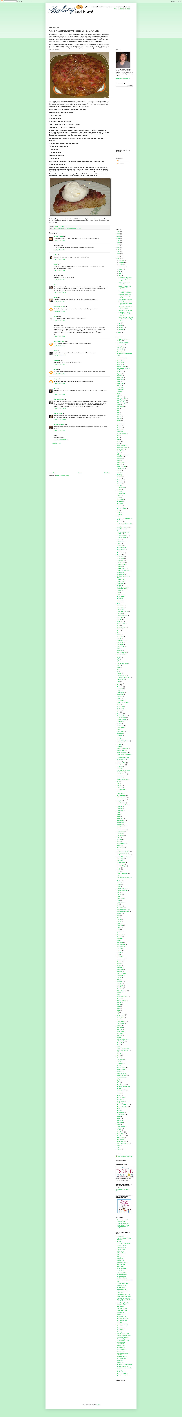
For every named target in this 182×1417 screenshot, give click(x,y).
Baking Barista (121, 1257)
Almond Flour (120, 359)
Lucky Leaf (119, 801)
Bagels (118, 395)
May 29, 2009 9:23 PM (59, 279)
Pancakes (119, 894)
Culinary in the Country (123, 1283)
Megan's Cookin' (121, 1314)
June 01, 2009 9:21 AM (59, 430)
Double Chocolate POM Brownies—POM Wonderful (124, 288)
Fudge (118, 690)
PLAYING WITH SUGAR (123, 1333)
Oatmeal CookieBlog (122, 1324)
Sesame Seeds (120, 1023)
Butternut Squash (121, 466)
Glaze (118, 712)
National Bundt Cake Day (123, 851)
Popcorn (119, 948)
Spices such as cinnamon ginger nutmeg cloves (123, 1049)
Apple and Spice (121, 1249)
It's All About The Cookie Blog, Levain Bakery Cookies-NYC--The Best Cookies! (124, 1299)
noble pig (56, 360)
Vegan (118, 1118)
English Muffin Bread (122, 663)
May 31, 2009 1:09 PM (59, 374)
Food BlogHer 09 (121, 675)
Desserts (119, 629)
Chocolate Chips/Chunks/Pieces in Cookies (123, 532)
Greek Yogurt (120, 731)
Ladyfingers (120, 787)
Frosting (119, 683)
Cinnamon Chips (121, 547)
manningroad (120, 1312)
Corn (118, 592)
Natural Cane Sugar (122, 853)
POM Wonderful (121, 944)
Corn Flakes (120, 594)
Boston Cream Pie (121, 433)
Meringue (119, 824)
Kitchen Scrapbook (122, 1310)
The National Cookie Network (124, 1364)
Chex (118, 510)
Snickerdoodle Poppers (123, 1039)
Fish (118, 671)
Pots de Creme (121, 958)
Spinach (119, 1052)
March (120, 325)
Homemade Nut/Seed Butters (124, 754)
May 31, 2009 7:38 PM (59, 394)
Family (118, 667)
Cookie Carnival (121, 568)
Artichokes (120, 387)
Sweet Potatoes (121, 1077)
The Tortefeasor (121, 1372)
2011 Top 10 (120, 346)
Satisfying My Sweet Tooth (124, 1335)
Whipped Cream (121, 1134)
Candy (118, 478)
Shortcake (119, 1029)
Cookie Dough (121, 574)
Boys (118, 435)
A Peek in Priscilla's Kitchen (124, 1243)
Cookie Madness (121, 1276)
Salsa (118, 1010)
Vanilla (119, 1116)
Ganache (119, 696)
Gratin (118, 729)
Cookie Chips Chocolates (123, 570)
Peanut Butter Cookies (123, 909)
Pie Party (119, 931)
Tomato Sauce (121, 1097)
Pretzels (119, 963)
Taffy (118, 1079)
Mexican (119, 828)
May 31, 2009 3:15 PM (59, 383)
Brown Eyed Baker (121, 1268)
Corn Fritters (120, 596)
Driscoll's (119, 650)
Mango (119, 814)
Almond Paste (120, 362)
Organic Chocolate (122, 890)
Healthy (119, 746)
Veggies (119, 1124)
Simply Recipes (121, 1345)
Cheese (119, 497)
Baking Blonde (120, 1260)
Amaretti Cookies (121, 366)
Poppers (119, 952)
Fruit (61, 228)
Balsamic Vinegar (121, 403)
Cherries (119, 505)
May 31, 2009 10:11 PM (60, 408)
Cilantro (119, 543)
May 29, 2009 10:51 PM (60, 292)
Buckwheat (120, 451)
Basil (118, 408)
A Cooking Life (121, 348)
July (120, 271)
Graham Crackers (121, 719)
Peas (118, 917)
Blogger (98, 1404)
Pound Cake (120, 960)
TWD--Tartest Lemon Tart (125, 310)
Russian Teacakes (121, 1000)
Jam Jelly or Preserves (122, 779)
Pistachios (119, 938)
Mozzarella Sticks (121, 843)
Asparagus (120, 389)
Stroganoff (120, 1063)
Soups (118, 1045)
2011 (118, 254)
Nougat (119, 868)
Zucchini (119, 1149)
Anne (55, 388)
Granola (119, 723)
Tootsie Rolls (120, 1101)
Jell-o (118, 781)
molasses (119, 839)
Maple (118, 816)
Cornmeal (119, 600)
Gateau (119, 698)
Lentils (118, 791)
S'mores (119, 1002)
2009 (118, 258)
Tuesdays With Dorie (122, 1107)
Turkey (119, 1110)
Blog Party (119, 428)
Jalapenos (119, 778)
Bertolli (119, 414)
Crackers (119, 602)
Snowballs (119, 1043)
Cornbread (120, 598)
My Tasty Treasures (122, 1320)
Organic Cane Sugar (122, 888)
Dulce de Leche (121, 654)
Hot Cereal (120, 766)
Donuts (119, 638)
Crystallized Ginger (122, 615)
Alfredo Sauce (120, 351)
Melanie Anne (58, 413)
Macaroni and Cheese (122, 804)
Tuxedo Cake (120, 1112)
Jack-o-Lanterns (121, 776)
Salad (118, 1006)
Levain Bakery (120, 793)
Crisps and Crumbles (122, 611)
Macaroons (120, 808)
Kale (118, 783)
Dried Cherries (120, 646)
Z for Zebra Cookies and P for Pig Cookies (125, 307)
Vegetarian (120, 1122)
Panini (118, 896)
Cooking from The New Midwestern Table (123, 587)
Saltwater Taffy (121, 1014)
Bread (118, 439)
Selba (55, 255)
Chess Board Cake (122, 509)
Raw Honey (120, 985)
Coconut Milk (120, 558)
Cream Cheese (121, 607)
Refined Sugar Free (122, 991)
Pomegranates (121, 946)
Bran (118, 437)
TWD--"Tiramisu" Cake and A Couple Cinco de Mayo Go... (125, 319)
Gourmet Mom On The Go (124, 1296)
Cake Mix (119, 474)
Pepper (119, 923)
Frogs (118, 681)
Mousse (119, 841)
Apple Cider (120, 379)
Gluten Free (120, 714)
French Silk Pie (120, 679)
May (120, 275)
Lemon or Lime (121, 789)
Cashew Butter (121, 487)
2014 (118, 247)
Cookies (119, 585)
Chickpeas (119, 514)
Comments (121, 163)
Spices (118, 1046)
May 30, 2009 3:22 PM (59, 311)
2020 (118, 234)
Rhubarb (119, 992)
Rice (118, 994)
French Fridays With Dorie (123, 677)
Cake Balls (119, 472)
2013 (118, 249)
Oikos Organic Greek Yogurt (124, 877)
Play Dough (120, 942)
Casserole (119, 491)
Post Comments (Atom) (62, 475)
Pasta (118, 900)
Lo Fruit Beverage (121, 795)
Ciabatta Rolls (120, 541)
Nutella (119, 870)
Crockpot (119, 613)
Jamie (55, 316)
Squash (119, 1056)
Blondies (119, 429)
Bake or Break (120, 1251)
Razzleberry (120, 987)
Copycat (119, 590)
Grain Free (119, 721)
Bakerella (119, 1255)
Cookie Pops (120, 581)
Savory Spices (120, 1018)
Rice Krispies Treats (122, 996)
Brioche (119, 441)
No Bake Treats (121, 864)
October (121, 264)
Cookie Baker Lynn (122, 1274)
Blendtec (119, 426)
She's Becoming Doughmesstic (121, 1343)
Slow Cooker (120, 1031)
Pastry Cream (120, 902)
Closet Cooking (121, 1270)
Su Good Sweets (121, 1358)
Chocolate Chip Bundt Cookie (124, 523)
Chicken (119, 512)
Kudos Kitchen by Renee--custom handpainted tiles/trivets (123, 1227)
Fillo (118, 669)
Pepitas (119, 921)
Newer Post (53, 473)
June (120, 273)
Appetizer (119, 374)
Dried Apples (120, 644)
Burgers (119, 460)
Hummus (119, 768)
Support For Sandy (122, 1075)
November (121, 262)
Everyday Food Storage (123, 1223)
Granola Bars (120, 725)
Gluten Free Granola (122, 716)
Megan (56, 264)
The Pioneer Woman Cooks (124, 1368)
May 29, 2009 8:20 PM (59, 270)
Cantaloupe (120, 482)
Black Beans (120, 422)
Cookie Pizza (120, 579)
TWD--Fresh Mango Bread (125, 299)
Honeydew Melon (121, 763)
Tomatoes (119, 1099)
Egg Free (119, 658)
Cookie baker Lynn (59, 341)
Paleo (118, 892)
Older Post (106, 473)
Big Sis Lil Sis (120, 1266)
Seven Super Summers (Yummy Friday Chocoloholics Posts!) (123, 1339)
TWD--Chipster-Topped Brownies (124, 283)
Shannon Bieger (58, 399)
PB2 (118, 904)
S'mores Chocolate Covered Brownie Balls (125, 291)
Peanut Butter (120, 908)
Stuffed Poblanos (121, 1067)
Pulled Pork (120, 969)
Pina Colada (120, 935)
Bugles (118, 453)
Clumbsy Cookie (58, 236)
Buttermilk (119, 464)
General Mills (120, 700)
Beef (118, 412)
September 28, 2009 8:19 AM (61, 440)
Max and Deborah (59, 306)
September (122, 267)
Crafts (118, 604)
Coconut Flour (121, 556)
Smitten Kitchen (121, 1347)
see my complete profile (123, 78)
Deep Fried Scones (122, 627)
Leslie (55, 297)
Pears (118, 915)
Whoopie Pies (120, 1139)
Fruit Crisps (120, 687)
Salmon (119, 1008)
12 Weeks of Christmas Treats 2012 (123, 343)
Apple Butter (120, 377)
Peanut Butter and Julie (123, 1326)
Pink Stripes (120, 1331)
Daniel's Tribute (121, 623)
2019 (118, 236)
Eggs (118, 660)
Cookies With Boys (122, 1278)
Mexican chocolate (122, 830)
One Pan (119, 881)
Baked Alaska (120, 397)
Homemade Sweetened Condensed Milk (123, 758)
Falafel (118, 665)
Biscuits (119, 420)
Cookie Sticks (120, 583)
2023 (118, 231)
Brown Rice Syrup (121, 445)
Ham (118, 737)
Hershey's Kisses (121, 750)
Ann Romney (120, 372)
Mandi (118, 812)
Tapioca (119, 1081)
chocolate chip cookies (123, 527)
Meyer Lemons (121, 831)
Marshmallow (120, 820)
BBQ (118, 410)
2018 (118, 238)
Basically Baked (121, 1264)
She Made (119, 1025)
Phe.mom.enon (121, 1328)
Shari (55, 350)
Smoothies (120, 1033)
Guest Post (120, 733)
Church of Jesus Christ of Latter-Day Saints (123, 1220)
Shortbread (120, 1027)
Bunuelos (119, 458)
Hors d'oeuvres (121, 765)
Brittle (118, 443)
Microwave (120, 833)
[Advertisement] (83, 19)
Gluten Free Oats (121, 717)
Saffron (119, 1004)
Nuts (73, 228)
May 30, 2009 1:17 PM (59, 301)
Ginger (119, 704)
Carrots (119, 485)
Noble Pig (119, 1322)
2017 (118, 240)
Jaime (55, 369)
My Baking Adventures (122, 1318)
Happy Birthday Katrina (123, 741)
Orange (119, 884)
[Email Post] (67, 226)
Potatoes (119, 956)
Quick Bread (120, 975)
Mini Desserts (120, 835)
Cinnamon (120, 545)
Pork (118, 954)
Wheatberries (120, 1132)
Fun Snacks (120, 694)
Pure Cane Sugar (121, 973)
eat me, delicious (121, 1289)
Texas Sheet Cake (121, 1085)
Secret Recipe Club (122, 1021)
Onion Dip (119, 882)
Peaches (119, 906)
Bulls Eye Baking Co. (122, 455)
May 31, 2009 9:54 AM (59, 345)
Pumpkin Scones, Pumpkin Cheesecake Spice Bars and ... (125, 303)
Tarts (118, 1083)
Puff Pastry (120, 967)
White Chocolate (121, 1136)
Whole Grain (78, 228)
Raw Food (119, 983)
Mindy (55, 379)
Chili (118, 516)
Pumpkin (119, 971)
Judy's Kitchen (120, 1306)
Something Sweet (121, 1349)
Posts (119, 161)
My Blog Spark (121, 847)
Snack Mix (119, 1035)
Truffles (119, 1103)
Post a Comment (56, 443)
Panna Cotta (120, 898)
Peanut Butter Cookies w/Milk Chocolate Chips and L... (125, 314)
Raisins (119, 979)
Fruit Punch (120, 688)
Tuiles (118, 1108)
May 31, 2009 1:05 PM (59, 364)
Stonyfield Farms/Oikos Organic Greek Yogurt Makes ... (124, 296)
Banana (119, 404)
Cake (118, 470)
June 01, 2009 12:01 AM (60, 419)
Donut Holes (120, 636)
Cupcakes (119, 619)
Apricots (119, 385)
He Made (119, 744)
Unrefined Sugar (121, 1114)
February (121, 327)
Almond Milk (120, 361)
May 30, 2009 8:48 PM (59, 336)
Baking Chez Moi (121, 399)
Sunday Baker (120, 1362)
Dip (118, 633)
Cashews (119, 489)
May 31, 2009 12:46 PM (60, 355)
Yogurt (119, 1145)
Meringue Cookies (121, 826)
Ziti (118, 1147)
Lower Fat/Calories (67, 228)
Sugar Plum (120, 1360)
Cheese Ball (120, 499)
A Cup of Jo (120, 1241)
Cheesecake (120, 501)
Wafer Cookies (121, 1126)
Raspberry (119, 981)
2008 (118, 332)
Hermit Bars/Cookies (122, 748)
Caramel (119, 484)
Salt (118, 1012)
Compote (119, 566)
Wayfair (119, 1130)
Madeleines (120, 810)
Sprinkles (119, 1054)
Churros (119, 539)
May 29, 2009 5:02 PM (59, 240)
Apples (118, 381)
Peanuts (119, 913)
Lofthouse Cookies (122, 797)
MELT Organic (120, 822)
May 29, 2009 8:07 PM (59, 259)
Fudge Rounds (120, 692)
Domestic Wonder (121, 1287)
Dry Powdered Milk (122, 652)
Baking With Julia (121, 401)
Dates (118, 625)
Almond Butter (121, 357)
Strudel (119, 1065)
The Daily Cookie (121, 1090)
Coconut (119, 555)
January (121, 329)
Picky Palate (120, 1330)
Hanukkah (119, 739)
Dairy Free (119, 621)
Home (79, 473)
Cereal (118, 495)
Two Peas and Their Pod (123, 1375)
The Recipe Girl (121, 1370)
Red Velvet (119, 989)
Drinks (118, 648)
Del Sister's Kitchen (122, 1285)
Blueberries (120, 431)
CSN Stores (120, 617)
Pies (118, 933)
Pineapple (119, 937)
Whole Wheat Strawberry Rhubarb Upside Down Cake (124, 279)
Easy (118, 656)
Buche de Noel (120, 449)
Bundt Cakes (120, 456)
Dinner (118, 631)
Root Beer (119, 998)
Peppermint (120, 925)
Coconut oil (120, 560)
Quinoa (119, 977)
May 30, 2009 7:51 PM (59, 320)
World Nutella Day (121, 1141)
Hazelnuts (119, 743)
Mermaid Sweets (121, 1316)
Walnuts (119, 1128)
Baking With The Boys (122, 1262)
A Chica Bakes (120, 1236)
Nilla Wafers (120, 860)
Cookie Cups (120, 572)
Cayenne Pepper (121, 493)
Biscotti (119, 418)
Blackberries (120, 424)
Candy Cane (120, 480)
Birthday (119, 416)
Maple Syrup (120, 818)
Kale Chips (119, 785)
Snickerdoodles (121, 1041)
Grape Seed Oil (121, 727)
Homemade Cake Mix (122, 752)
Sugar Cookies (121, 1069)
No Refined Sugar (121, 866)
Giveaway (119, 710)
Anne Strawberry (121, 1247)
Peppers (119, 927)
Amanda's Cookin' (122, 1245)
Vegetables (120, 1120)
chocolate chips (121, 529)
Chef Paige (120, 503)
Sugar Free (120, 1071)
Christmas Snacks (121, 537)
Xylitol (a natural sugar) (123, 1143)
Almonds (119, 364)
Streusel (119, 1061)
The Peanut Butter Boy (123, 1366)
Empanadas (120, 662)
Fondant (119, 673)
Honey (118, 761)
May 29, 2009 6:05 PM (59, 250)
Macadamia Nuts (121, 803)
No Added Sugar (121, 862)
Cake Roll (119, 476)
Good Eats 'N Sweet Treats (124, 1294)
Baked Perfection (121, 1253)
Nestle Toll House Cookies (124, 855)
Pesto (118, 929)
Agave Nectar (57, 228)
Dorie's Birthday (121, 640)
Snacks (119, 1037)
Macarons (119, 806)
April (120, 323)
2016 (118, 242)
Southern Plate (121, 1351)
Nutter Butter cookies (122, 873)
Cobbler (119, 551)
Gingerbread (120, 706)
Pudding (119, 965)
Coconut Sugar (121, 562)
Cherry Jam (120, 507)
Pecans (119, 919)
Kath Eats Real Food (122, 1308)
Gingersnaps (120, 708)
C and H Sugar (121, 468)
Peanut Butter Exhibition (123, 911)
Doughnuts (120, 642)
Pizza (118, 940)
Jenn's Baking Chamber (123, 1303)
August (121, 269)
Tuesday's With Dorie (122, 1105)
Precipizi (119, 962)
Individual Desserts (122, 774)
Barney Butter (120, 406)
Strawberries (120, 1059)
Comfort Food (121, 564)
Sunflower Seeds (121, 1073)
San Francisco (120, 1016)
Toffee (118, 1095)
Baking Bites (120, 1258)
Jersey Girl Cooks (121, 1304)
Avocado (119, 391)
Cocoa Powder (121, 553)
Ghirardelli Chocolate (122, 702)
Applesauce (120, 383)
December (121, 260)
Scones (119, 1019)
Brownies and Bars (122, 447)
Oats (118, 875)
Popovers (119, 950)
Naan (118, 849)
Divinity (119, 634)
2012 (118, 251)
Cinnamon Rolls (121, 549)
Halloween (119, 735)
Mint (118, 837)
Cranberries (120, 605)
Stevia (118, 1058)
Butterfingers (120, 462)
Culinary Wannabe (59, 424)
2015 (118, 245)
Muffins (119, 845)
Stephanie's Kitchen (122, 1356)
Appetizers (119, 375)
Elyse (55, 285)
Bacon (118, 393)
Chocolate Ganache (122, 535)
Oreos (118, 886)
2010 (118, 256)
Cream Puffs (120, 609)
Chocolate (119, 522)
